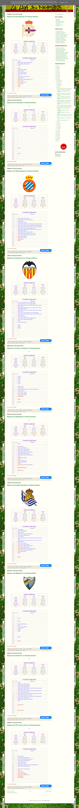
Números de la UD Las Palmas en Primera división (23, 348)
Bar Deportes (58, 20)
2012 (57, 134)
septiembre (59, 84)
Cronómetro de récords (59, 22)
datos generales (13, 97)
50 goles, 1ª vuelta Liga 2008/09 (61, 40)
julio (57, 87)
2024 (57, 68)
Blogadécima (58, 19)
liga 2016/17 (20, 97)
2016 (57, 79)
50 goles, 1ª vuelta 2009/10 (60, 33)
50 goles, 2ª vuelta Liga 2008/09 (61, 35)
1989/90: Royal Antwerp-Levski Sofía (62, 56)
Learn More (62, 2)
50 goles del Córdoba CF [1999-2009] (62, 34)
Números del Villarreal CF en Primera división (64, 106)
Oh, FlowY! (57, 26)
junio (58, 121)
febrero (58, 127)
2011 (57, 135)
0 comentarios (20, 164)
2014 (57, 131)
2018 (57, 76)
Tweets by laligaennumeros (59, 14)
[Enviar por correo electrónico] (25, 96)
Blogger (48, 800)
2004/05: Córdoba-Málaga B (60, 60)
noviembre (58, 81)
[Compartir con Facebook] (29, 96)
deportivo (17, 97)
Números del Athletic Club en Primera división (64, 105)
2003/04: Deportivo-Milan (60, 51)
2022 (57, 71)
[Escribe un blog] (27, 96)
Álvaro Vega (58, 154)
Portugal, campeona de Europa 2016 (62, 120)
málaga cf (20, 650)
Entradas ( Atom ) (14, 792)
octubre (58, 83)
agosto (58, 85)
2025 (57, 67)
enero (58, 128)
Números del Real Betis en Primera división (21, 416)
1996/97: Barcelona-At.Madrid (60, 49)
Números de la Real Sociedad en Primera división (23, 485)
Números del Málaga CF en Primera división (21, 573)
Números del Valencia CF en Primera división (22, 258)
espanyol (17, 252)
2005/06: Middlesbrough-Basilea (61, 57)
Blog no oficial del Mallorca (60, 21)
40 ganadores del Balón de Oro (61, 32)
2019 (57, 75)
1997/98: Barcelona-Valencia (60, 59)
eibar (16, 165)
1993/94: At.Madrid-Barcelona (60, 50)
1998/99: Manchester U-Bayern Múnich (62, 58)
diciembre (58, 80)
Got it (67, 2)
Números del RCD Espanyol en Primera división (23, 171)
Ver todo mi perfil (57, 156)
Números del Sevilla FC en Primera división (21, 655)
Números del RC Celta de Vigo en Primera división (23, 725)
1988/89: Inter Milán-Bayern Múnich (61, 53)
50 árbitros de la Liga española (61, 39)
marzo (58, 125)
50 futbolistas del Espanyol (60, 38)
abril (58, 124)
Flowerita (38, 800)
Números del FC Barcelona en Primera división (64, 114)
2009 (57, 138)
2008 (57, 139)
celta (11, 788)
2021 (57, 72)
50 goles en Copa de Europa (60, 42)
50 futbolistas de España (60, 41)
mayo (58, 123)
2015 (57, 130)
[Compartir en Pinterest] (30, 96)
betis (11, 479)
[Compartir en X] (28, 96)
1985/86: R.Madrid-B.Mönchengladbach (62, 52)
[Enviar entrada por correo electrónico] (24, 164)
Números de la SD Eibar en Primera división (21, 102)
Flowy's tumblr (58, 23)
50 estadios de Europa (59, 31)
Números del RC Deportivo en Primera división (22, 16)
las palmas (17, 411)
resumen (24, 97)
